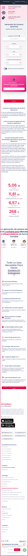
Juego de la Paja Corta (7, 490)
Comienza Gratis (13, 88)
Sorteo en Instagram (6, 449)
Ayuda (3, 511)
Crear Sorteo (5, 446)
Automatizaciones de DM (8, 467)
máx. (14, 51)
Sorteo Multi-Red (5, 457)
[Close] (26, 2)
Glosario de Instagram (7, 515)
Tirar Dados (4, 483)
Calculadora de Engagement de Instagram (11, 492)
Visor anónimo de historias (8, 477)
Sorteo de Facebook (6, 451)
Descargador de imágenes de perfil (10, 479)
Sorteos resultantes (19, 368)
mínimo (14, 44)
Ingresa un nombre (13, 36)
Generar (14, 101)
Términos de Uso (5, 517)
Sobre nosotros (5, 527)
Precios (3, 519)
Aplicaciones (5, 469)
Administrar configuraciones (13, 552)
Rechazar (10, 549)
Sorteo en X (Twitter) (6, 453)
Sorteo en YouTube (6, 455)
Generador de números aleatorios (10, 488)
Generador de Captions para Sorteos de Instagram (13, 496)
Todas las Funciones (6, 508)
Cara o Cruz (4, 486)
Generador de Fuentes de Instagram (10, 494)
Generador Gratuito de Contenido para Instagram (13, 498)
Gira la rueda (5, 501)
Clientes (4, 531)
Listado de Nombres (6, 459)
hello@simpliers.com (7, 417)
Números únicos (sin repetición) (16, 68)
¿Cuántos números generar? (14, 59)
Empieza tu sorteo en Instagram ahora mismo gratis (14, 387)
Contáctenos (5, 529)
